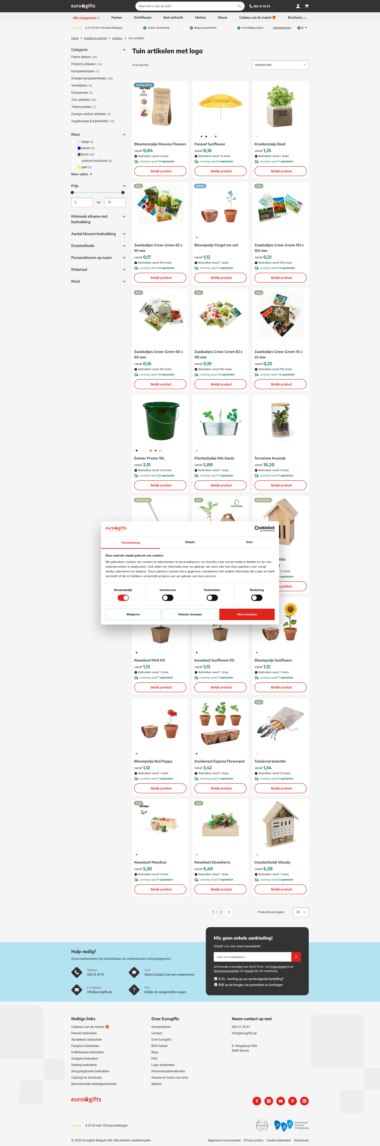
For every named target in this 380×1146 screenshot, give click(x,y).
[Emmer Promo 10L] (160, 420)
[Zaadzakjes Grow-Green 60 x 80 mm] (160, 314)
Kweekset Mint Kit (149, 660)
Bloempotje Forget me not (216, 245)
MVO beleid (159, 1046)
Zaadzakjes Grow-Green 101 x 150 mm (279, 248)
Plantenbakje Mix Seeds (214, 458)
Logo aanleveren (163, 1065)
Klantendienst (161, 1027)
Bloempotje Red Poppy (153, 761)
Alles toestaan (247, 614)
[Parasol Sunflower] (220, 106)
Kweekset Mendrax (150, 862)
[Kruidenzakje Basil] (280, 106)
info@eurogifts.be (244, 1033)
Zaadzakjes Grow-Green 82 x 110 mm (218, 354)
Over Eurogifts (161, 1039)
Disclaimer (301, 1140)
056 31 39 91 (261, 6)
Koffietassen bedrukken (87, 1052)
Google (249, 970)
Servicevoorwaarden (226, 970)
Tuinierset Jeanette (270, 761)
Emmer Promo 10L (149, 458)
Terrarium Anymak (270, 458)
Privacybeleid (278, 966)
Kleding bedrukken (84, 1065)
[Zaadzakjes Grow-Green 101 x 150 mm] (280, 207)
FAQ (154, 1058)
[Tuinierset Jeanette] (280, 723)
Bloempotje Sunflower (273, 660)
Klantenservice (282, 27)
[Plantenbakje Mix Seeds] (220, 420)
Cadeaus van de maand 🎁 (90, 1027)
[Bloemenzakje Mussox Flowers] (160, 106)
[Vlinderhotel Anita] (280, 521)
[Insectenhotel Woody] (280, 824)
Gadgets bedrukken (84, 1058)
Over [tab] (249, 542)
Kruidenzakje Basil (270, 144)
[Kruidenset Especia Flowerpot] (220, 723)
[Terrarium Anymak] (280, 420)
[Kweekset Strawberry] (220, 824)
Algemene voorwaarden (224, 1140)
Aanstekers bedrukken (86, 1039)
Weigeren (133, 614)
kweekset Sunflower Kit (214, 660)
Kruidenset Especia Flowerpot (219, 761)
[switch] (167, 598)
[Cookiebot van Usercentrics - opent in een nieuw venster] (257, 529)
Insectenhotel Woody (272, 862)
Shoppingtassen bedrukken (90, 1071)
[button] (124, 49)
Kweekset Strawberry (212, 862)
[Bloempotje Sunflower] (280, 622)
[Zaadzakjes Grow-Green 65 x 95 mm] (160, 207)
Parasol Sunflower (209, 144)
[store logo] (129, 1101)
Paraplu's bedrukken (85, 1046)
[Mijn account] (298, 6)
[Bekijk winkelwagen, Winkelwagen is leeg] (307, 6)
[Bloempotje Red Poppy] (160, 723)
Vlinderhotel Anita (270, 559)
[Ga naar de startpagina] (83, 6)
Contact (156, 1033)
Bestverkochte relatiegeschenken (94, 1084)
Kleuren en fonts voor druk (169, 1077)
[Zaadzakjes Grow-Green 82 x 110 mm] (220, 314)
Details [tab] (190, 542)
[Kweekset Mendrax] (160, 824)
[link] (207, 912)
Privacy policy (253, 1140)
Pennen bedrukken (84, 1033)
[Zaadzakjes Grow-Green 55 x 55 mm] (280, 314)
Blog (154, 1052)
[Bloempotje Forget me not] (220, 207)
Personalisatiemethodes (168, 1071)
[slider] (72, 192)
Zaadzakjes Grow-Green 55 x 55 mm (279, 354)
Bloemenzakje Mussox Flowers (160, 144)
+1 (160, 450)
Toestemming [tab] (130, 542)
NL (302, 27)
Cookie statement (278, 1140)
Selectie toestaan (190, 614)
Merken (156, 1084)
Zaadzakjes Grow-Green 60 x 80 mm (158, 354)
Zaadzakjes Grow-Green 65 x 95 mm (158, 248)
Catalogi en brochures (86, 1077)
